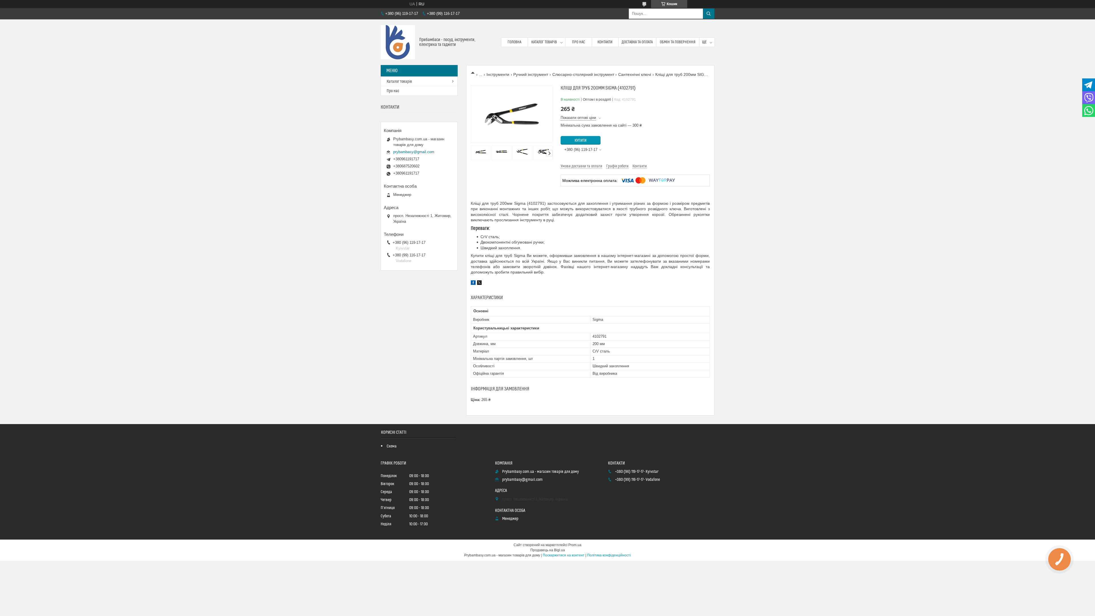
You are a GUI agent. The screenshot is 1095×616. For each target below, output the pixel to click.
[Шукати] (708, 14)
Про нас (578, 42)
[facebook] (473, 283)
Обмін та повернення (677, 42)
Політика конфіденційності (609, 555)
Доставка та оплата (637, 42)
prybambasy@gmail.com (413, 152)
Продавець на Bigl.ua (547, 550)
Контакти (605, 42)
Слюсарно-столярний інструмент (583, 74)
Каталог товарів (544, 42)
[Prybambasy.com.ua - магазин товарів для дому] (398, 42)
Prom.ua (574, 545)
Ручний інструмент (530, 74)
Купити (581, 140)
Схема (392, 446)
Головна (514, 42)
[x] (479, 283)
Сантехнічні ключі (634, 74)
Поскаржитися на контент (564, 555)
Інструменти (497, 74)
